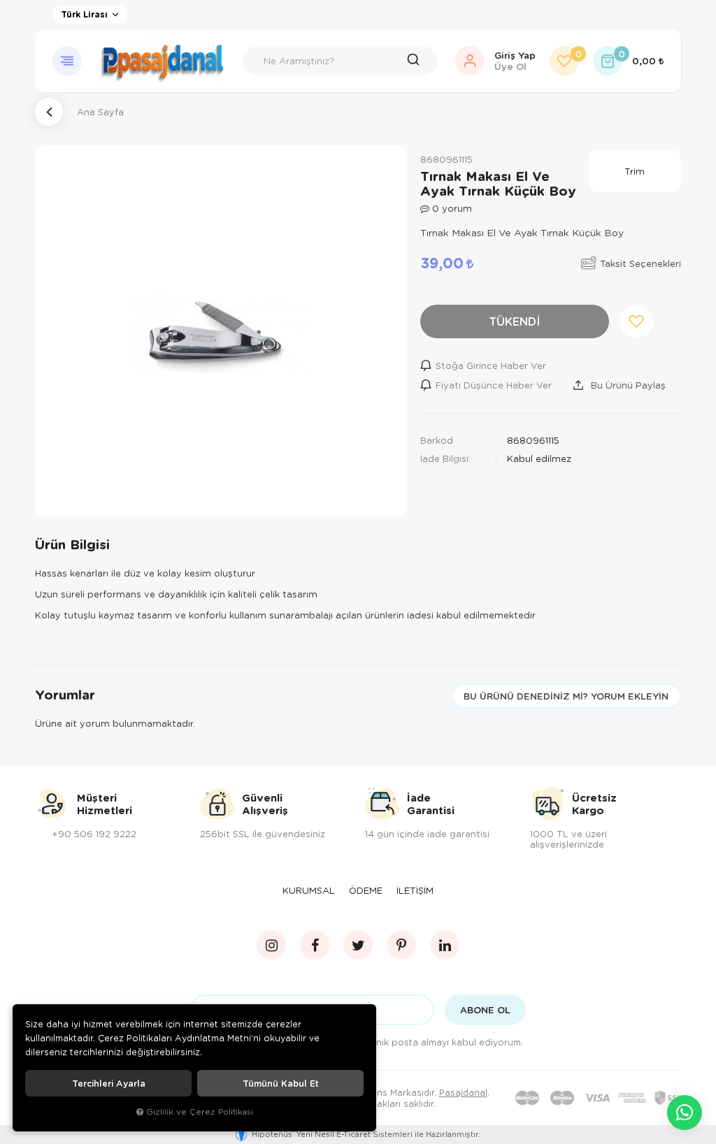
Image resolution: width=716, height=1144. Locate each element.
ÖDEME (365, 890)
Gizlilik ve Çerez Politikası (199, 1111)
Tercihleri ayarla (108, 1083)
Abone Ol (485, 1010)
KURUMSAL (308, 890)
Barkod (436, 440)
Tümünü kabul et (281, 1083)
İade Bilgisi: (445, 458)
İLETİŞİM (415, 890)
